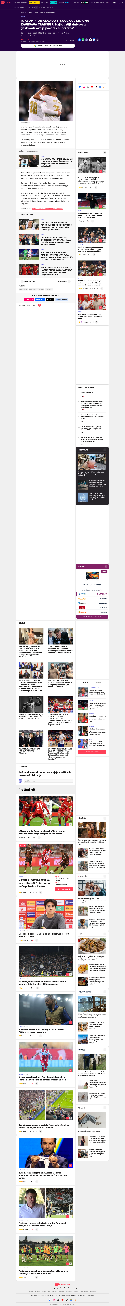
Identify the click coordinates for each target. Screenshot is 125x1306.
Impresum (41, 1295)
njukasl (41, 289)
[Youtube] (92, 87)
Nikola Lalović (25, 39)
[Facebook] (80, 87)
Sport (30, 12)
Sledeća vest (62, 281)
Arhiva (80, 1295)
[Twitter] (88, 87)
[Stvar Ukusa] (93, 1292)
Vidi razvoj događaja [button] (64, 889)
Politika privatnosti (88, 1295)
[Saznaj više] (104, 449)
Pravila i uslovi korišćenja (57, 1295)
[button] (70, 40)
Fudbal (36, 12)
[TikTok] (96, 87)
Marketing (34, 1295)
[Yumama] (84, 1292)
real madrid (23, 289)
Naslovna (23, 12)
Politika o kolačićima (71, 1295)
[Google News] (100, 87)
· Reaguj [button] (84, 187)
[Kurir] (31, 1292)
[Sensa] (76, 1292)
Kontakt (47, 1295)
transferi (49, 289)
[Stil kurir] (49, 1292)
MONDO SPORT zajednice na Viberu (46, 209)
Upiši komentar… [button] (30, 781)
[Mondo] (6, 2)
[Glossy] (54, 1292)
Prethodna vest (29, 281)
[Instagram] (84, 87)
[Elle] (44, 1292)
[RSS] (104, 87)
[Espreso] (37, 1292)
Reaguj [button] (23, 305)
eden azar (32, 289)
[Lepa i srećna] (61, 1292)
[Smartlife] (69, 1292)
